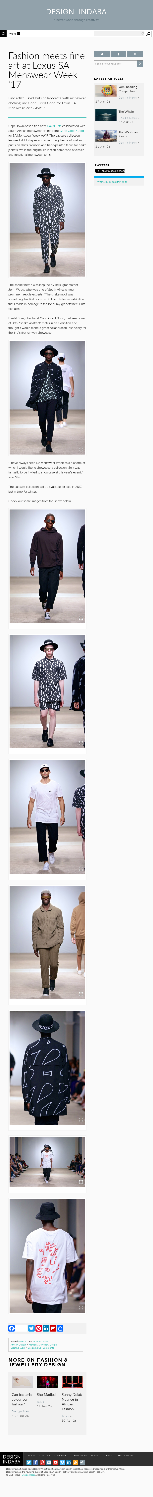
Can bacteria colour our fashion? (22, 1399)
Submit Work (79, 1455)
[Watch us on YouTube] (55, 1462)
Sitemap (107, 1455)
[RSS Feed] (75, 1462)
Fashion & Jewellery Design (42, 1344)
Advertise (60, 1455)
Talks (40, 1402)
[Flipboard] (53, 1328)
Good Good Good (72, 131)
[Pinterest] (38, 1328)
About (31, 1455)
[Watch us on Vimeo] (62, 1462)
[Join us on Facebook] (118, 54)
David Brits (54, 126)
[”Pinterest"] (135, 54)
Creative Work (18, 1347)
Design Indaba (28, 1474)
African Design (18, 1344)
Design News (34, 1347)
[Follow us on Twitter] (102, 54)
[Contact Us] (82, 1462)
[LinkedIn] (46, 1328)
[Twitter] (31, 1328)
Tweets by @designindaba (112, 182)
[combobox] (119, 33)
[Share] (60, 1328)
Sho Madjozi (46, 1394)
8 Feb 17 (22, 1341)
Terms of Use (124, 1455)
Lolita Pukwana (40, 1341)
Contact (44, 1455)
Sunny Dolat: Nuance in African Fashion (72, 1401)
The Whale (126, 111)
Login (94, 1455)
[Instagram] (48, 1462)
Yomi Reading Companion (128, 88)
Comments (48, 1347)
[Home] (76, 13)
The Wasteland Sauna (129, 134)
